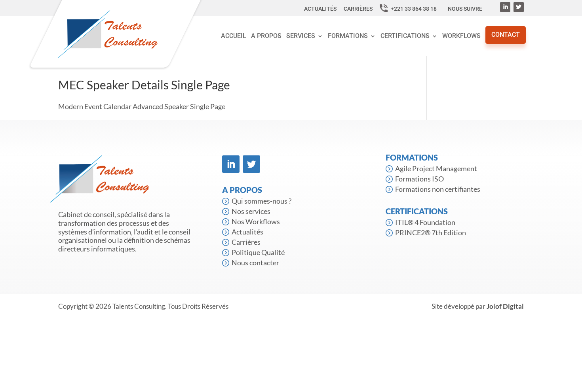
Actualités (321, 9)
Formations (348, 36)
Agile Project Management (436, 168)
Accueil (233, 36)
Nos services (251, 211)
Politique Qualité (258, 252)
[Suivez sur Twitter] (519, 7)
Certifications (405, 36)
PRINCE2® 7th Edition (430, 232)
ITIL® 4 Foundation (425, 222)
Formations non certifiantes (437, 189)
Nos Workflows (256, 221)
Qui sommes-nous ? (261, 201)
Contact (505, 34)
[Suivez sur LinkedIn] (505, 7)
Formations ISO (419, 178)
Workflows (461, 36)
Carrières (359, 9)
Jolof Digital (505, 306)
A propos (266, 36)
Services (300, 36)
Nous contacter (255, 262)
